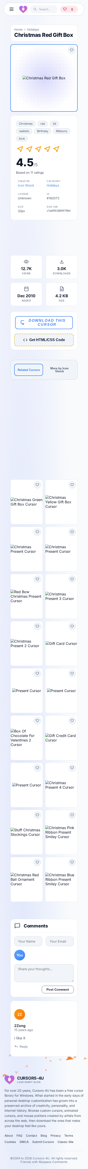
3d (54, 123)
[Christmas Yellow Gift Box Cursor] (61, 501)
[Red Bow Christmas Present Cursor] (26, 596)
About (9, 1135)
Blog (44, 1135)
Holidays (33, 29)
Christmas (26, 123)
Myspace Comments (53, 1162)
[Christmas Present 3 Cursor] (61, 596)
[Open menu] (11, 9)
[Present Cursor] (26, 690)
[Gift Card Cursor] (61, 643)
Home (18, 29)
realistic (24, 131)
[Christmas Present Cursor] (26, 549)
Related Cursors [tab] (29, 370)
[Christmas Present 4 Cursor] (61, 785)
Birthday (42, 131)
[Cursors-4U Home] (23, 9)
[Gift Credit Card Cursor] (61, 737)
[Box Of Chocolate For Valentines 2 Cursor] (26, 737)
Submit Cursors (43, 1142)
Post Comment (57, 989)
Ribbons (61, 131)
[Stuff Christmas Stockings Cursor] (26, 832)
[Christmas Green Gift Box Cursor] (26, 501)
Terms (68, 1135)
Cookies (10, 1142)
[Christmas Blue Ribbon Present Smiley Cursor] (61, 879)
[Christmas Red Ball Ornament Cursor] (26, 879)
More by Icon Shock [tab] (59, 370)
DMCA (24, 1142)
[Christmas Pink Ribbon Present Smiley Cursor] (61, 832)
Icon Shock (26, 185)
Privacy (56, 1135)
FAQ (19, 1135)
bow (22, 138)
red (42, 123)
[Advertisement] (44, 239)
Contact (31, 1135)
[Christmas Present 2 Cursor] (26, 643)
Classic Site (66, 1142)
